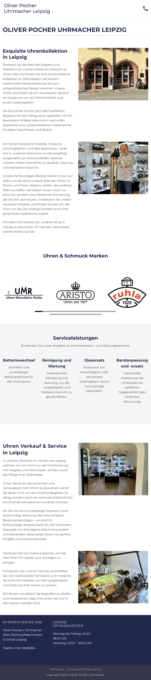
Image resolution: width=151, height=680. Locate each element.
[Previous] (9, 292)
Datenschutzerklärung (84, 669)
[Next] (142, 292)
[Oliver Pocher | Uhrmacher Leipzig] (36, 8)
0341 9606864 (25, 648)
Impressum (57, 669)
